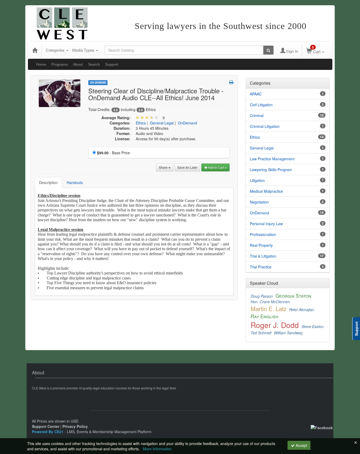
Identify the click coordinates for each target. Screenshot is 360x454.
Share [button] (163, 167)
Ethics (141, 122)
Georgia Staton (293, 295)
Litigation (257, 180)
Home (41, 64)
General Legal (162, 122)
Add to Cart (216, 167)
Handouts (75, 182)
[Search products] (268, 50)
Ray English (264, 316)
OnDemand (187, 122)
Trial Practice (260, 266)
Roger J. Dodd (275, 325)
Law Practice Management (272, 158)
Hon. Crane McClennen (270, 301)
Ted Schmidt (261, 332)
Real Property (261, 245)
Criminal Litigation (265, 126)
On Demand (98, 82)
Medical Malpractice (266, 191)
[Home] (34, 50)
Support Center (45, 426)
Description (48, 182)
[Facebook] (322, 427)
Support (111, 64)
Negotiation (259, 202)
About (78, 64)
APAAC (256, 93)
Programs (59, 64)
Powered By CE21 (48, 431)
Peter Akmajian (301, 309)
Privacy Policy (75, 426)
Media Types (83, 50)
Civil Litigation (261, 104)
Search (94, 64)
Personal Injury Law (266, 223)
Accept (301, 445)
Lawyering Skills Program (271, 169)
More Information (157, 448)
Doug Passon (262, 296)
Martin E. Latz (268, 308)
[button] (231, 82)
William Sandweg (288, 332)
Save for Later (187, 167)
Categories (56, 50)
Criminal (257, 115)
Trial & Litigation (263, 256)
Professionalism (263, 234)
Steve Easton (312, 326)
